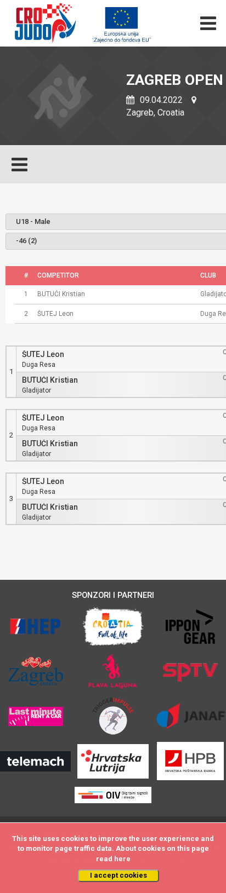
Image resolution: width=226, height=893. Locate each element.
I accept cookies (118, 875)
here (122, 859)
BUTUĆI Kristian (50, 380)
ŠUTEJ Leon (43, 354)
